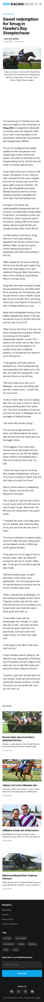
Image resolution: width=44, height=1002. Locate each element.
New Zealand (8, 14)
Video (15, 950)
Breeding (32, 944)
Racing (21, 944)
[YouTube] (32, 991)
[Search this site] (36, 4)
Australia (7, 938)
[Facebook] (11, 991)
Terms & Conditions (10, 924)
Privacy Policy (7, 919)
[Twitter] (18, 991)
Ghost (38, 998)
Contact (5, 915)
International (9, 944)
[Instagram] (25, 991)
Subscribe (22, 973)
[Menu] (40, 4)
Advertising (6, 910)
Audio (6, 950)
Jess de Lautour (11, 38)
